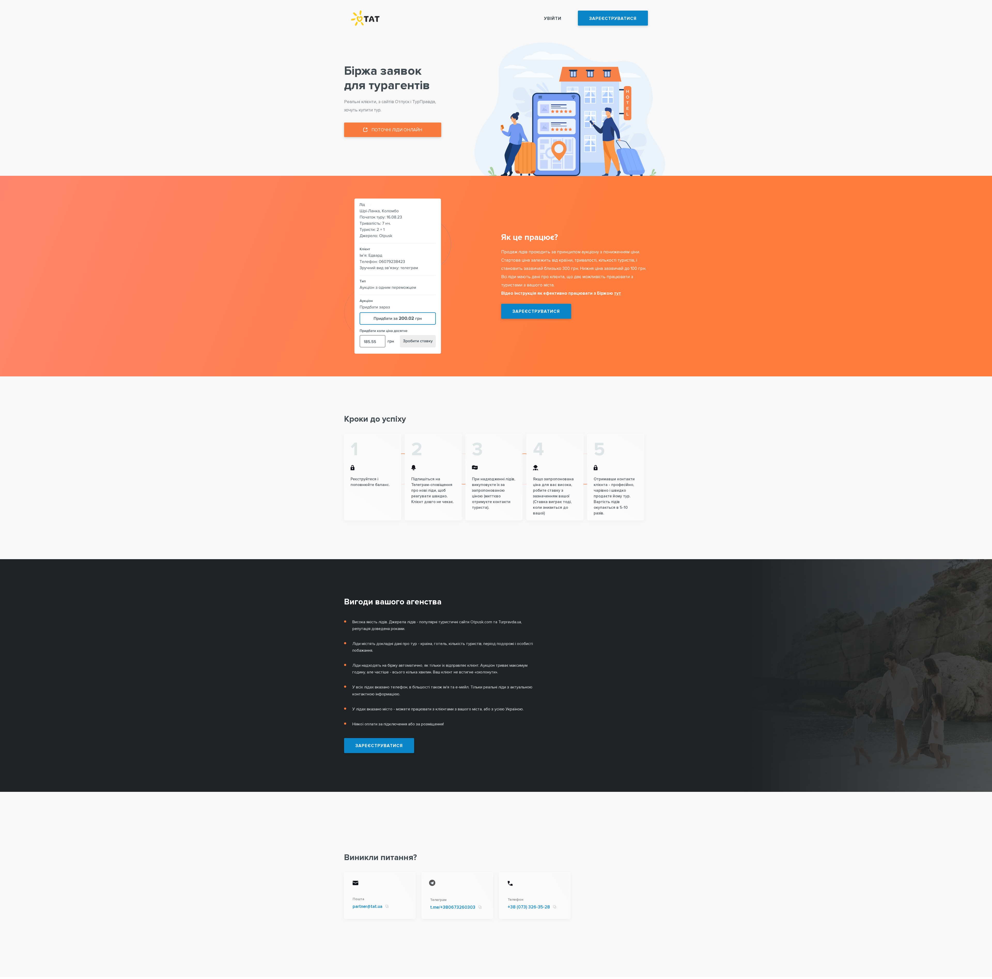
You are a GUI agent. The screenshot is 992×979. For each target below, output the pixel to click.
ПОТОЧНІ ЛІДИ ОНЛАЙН (396, 130)
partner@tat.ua (367, 906)
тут (617, 293)
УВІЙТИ (552, 18)
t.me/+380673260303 (452, 907)
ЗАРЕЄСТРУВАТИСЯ (613, 18)
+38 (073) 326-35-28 (529, 907)
